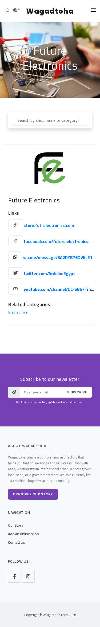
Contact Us (16, 542)
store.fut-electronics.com (49, 225)
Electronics (17, 313)
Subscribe (77, 392)
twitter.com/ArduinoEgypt (49, 273)
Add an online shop (23, 533)
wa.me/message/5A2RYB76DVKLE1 (57, 257)
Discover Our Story (33, 494)
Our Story (15, 525)
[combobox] (50, 120)
